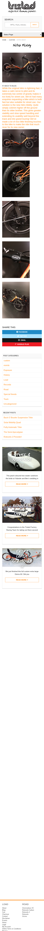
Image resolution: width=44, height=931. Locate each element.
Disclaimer (6, 918)
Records (7, 385)
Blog (3, 910)
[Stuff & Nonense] (22, 470)
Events (4, 920)
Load (6, 380)
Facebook (23, 332)
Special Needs (10, 394)
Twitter (23, 336)
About (4, 908)
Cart (3, 912)
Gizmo (24, 916)
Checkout (5, 914)
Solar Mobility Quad (12, 422)
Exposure (8, 370)
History (7, 375)
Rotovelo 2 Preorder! (13, 437)
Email (23, 340)
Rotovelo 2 (26, 912)
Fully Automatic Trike (13, 427)
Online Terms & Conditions (11, 929)
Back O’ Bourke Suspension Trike (18, 418)
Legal (4, 925)
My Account (6, 927)
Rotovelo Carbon (28, 910)
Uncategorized (10, 404)
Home (4, 40)
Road (6, 389)
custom (12, 40)
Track (6, 399)
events (6, 365)
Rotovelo (25, 914)
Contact (5, 916)
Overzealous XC (28, 908)
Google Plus (23, 344)
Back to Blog (10, 86)
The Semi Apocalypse (13, 432)
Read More (21, 484)
